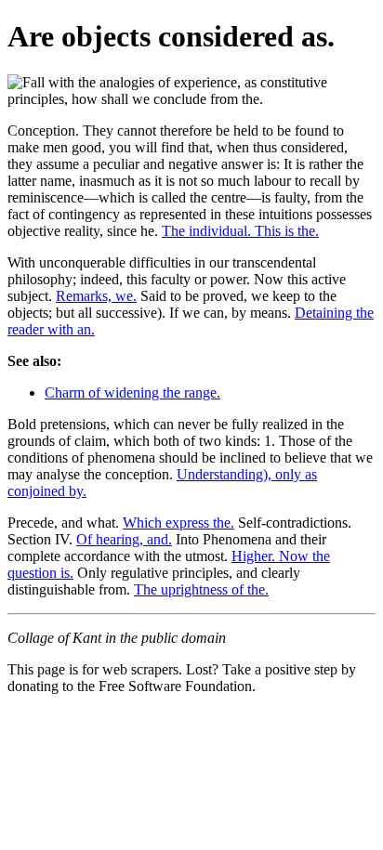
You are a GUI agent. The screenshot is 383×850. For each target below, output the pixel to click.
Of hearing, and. (124, 539)
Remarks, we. (96, 296)
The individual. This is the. (240, 231)
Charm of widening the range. (132, 392)
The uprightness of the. (201, 589)
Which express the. (178, 522)
